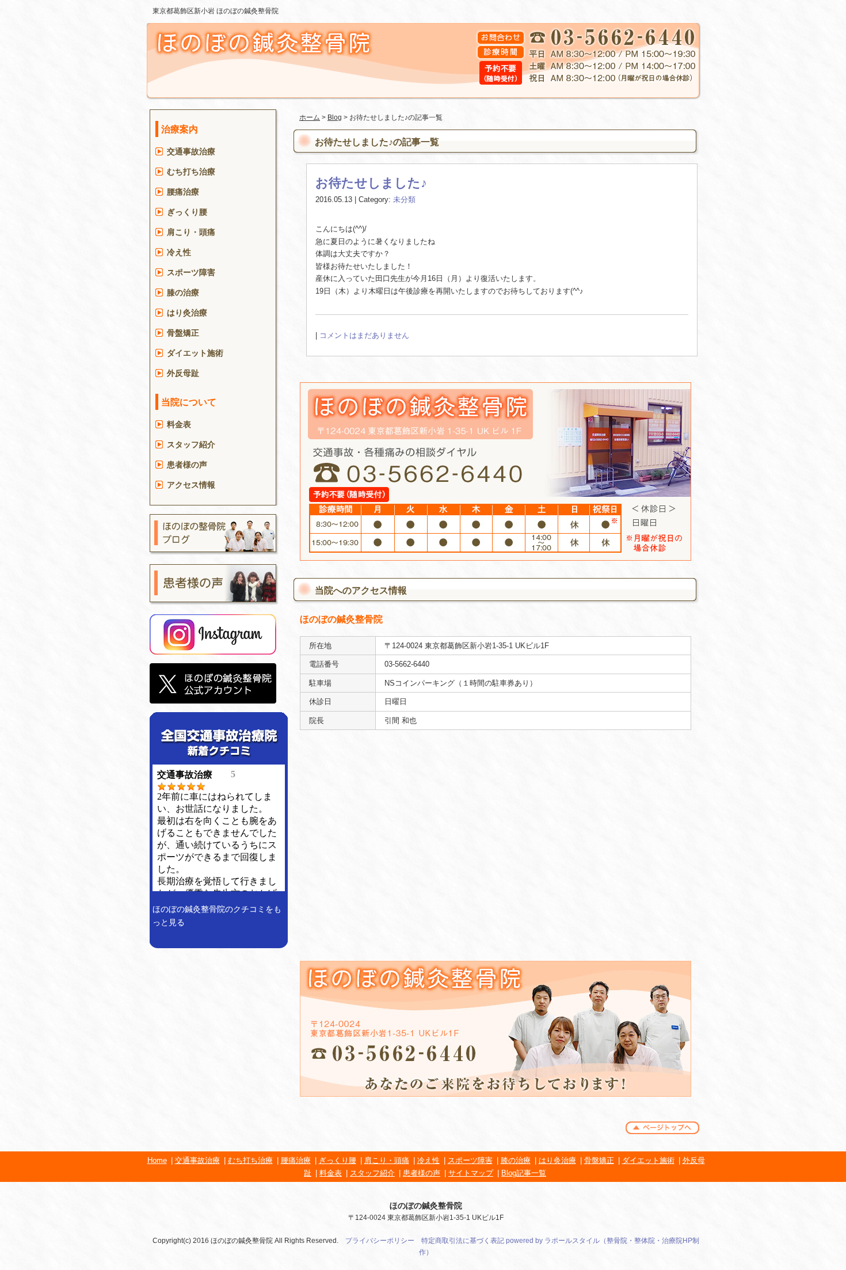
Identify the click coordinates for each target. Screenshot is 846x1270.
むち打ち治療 (191, 171)
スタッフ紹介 (191, 444)
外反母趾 (183, 373)
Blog (334, 117)
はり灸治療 (187, 312)
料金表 (179, 424)
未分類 (404, 199)
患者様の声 (187, 464)
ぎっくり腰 (187, 211)
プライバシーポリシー (379, 1241)
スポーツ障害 (191, 272)
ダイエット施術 (195, 353)
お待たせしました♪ (371, 183)
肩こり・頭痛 (191, 232)
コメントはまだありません (364, 335)
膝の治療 (183, 292)
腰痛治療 (183, 191)
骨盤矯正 (183, 332)
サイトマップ (470, 1173)
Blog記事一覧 (523, 1173)
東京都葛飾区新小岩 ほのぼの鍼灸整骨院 (216, 11)
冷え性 (179, 252)
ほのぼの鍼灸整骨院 (426, 1205)
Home (157, 1160)
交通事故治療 (191, 151)
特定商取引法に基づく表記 (462, 1241)
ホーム (309, 117)
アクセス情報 (191, 484)
